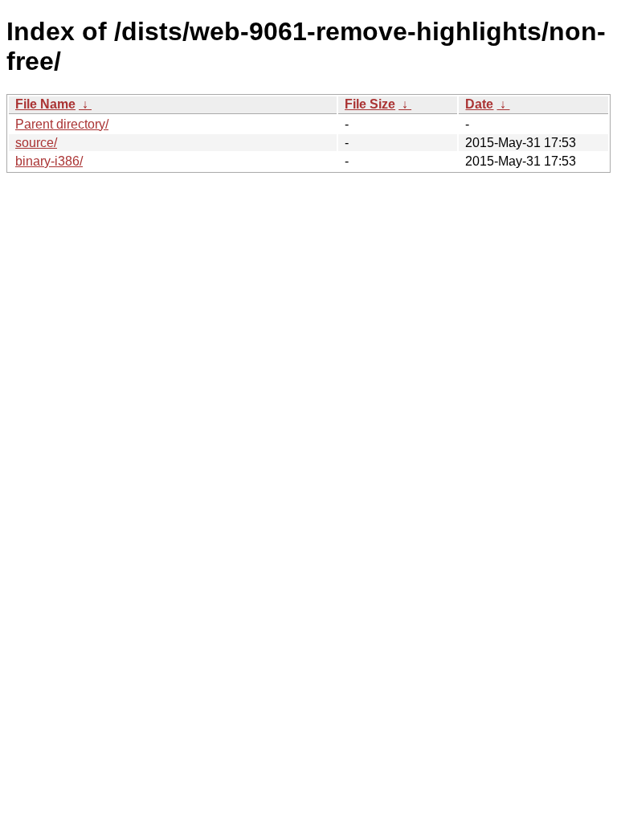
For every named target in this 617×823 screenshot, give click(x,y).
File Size (370, 104)
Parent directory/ (61, 124)
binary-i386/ (49, 161)
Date (479, 104)
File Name (45, 104)
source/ (36, 142)
